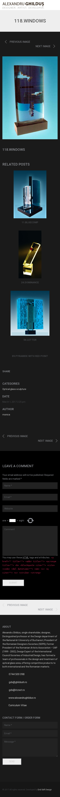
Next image (43, 46)
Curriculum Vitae (17, 705)
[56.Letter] (30, 313)
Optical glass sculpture (14, 389)
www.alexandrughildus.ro (22, 697)
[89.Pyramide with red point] (30, 350)
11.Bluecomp (30, 222)
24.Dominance (30, 282)
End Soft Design (45, 790)
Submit (13, 582)
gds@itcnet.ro (17, 690)
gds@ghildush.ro (18, 682)
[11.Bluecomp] (30, 194)
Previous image (20, 41)
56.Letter (30, 339)
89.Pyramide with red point (30, 356)
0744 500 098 (16, 674)
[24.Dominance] (30, 254)
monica (6, 414)
